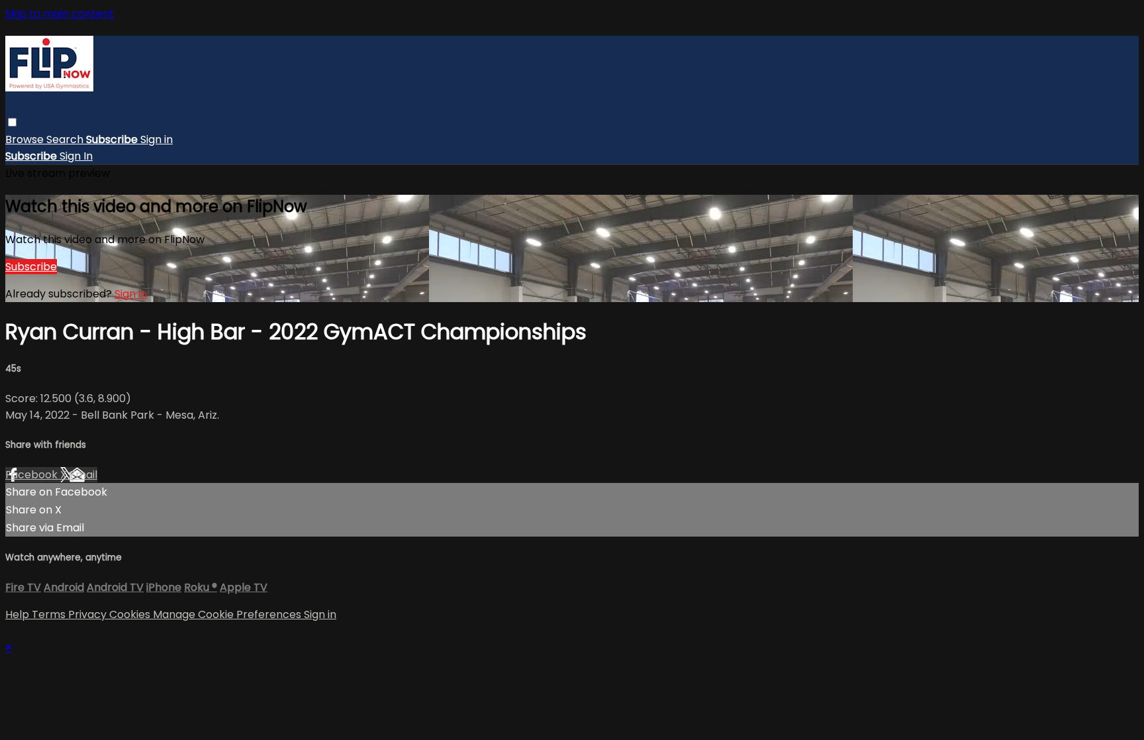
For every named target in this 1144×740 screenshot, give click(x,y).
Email (83, 474)
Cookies (131, 614)
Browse (25, 139)
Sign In (76, 156)
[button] (12, 122)
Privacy (88, 614)
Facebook (32, 474)
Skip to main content (59, 13)
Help (18, 614)
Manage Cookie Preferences (228, 614)
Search (66, 139)
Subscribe (31, 266)
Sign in (156, 139)
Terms (50, 614)
